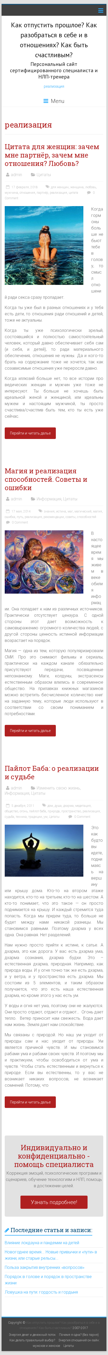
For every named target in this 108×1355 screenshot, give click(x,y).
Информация (49, 498)
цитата (73, 193)
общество (11, 811)
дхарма (68, 806)
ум (45, 817)
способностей (86, 517)
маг (70, 511)
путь (20, 517)
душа (58, 806)
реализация (54, 86)
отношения (27, 193)
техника (21, 817)
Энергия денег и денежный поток (32, 1335)
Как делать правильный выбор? (32, 1340)
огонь (24, 811)
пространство (71, 811)
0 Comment (19, 522)
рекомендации (54, 517)
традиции (35, 817)
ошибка (10, 517)
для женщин (60, 187)
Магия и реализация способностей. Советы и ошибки (46, 479)
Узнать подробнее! (54, 1202)
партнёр (42, 193)
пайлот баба (37, 811)
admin (16, 174)
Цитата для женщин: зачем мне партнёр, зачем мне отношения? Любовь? (52, 155)
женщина (77, 187)
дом (50, 806)
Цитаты (44, 174)
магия (97, 511)
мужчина (11, 193)
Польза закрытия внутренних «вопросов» (44, 1267)
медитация (83, 806)
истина (61, 511)
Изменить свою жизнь (58, 788)
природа (54, 811)
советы (70, 517)
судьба (9, 817)
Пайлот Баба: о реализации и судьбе (52, 772)
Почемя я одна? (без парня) (79, 1335)
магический (82, 511)
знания (49, 511)
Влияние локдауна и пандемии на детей (42, 1242)
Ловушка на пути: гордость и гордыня (41, 1292)
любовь (90, 187)
